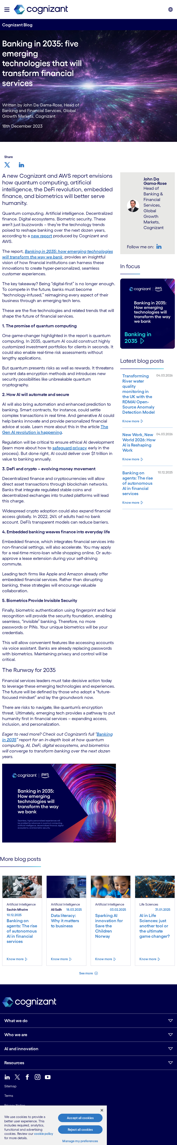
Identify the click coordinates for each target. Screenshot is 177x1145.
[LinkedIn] (159, 246)
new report (41, 235)
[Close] (102, 1110)
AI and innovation (21, 1048)
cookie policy (43, 1133)
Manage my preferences (80, 1141)
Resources (14, 1062)
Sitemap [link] (10, 1086)
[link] (41, 9)
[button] (6, 9)
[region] (53, 1125)
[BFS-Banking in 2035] (59, 802)
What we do (16, 1020)
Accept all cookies (80, 1118)
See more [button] (86, 973)
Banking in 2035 (138, 337)
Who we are (15, 1034)
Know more (130, 421)
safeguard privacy (69, 447)
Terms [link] (8, 1095)
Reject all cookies (80, 1129)
